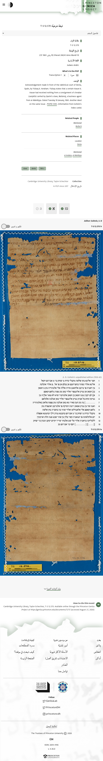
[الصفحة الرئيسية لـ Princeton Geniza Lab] (61, 687)
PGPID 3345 (52, 104)
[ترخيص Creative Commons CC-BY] (51, 740)
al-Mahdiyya (77, 155)
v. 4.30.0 (51, 749)
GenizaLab (51, 700)
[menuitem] (98, 645)
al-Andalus (68, 155)
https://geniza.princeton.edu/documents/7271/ (50, 609)
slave (25, 168)
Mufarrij (79, 126)
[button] (92, 7)
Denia (34, 168)
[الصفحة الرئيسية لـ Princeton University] (51, 756)
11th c (42, 168)
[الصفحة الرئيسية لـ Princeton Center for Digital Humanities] (42, 687)
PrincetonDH (53, 707)
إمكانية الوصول (51, 726)
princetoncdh (53, 713)
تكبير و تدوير (16, 226)
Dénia (79, 144)
